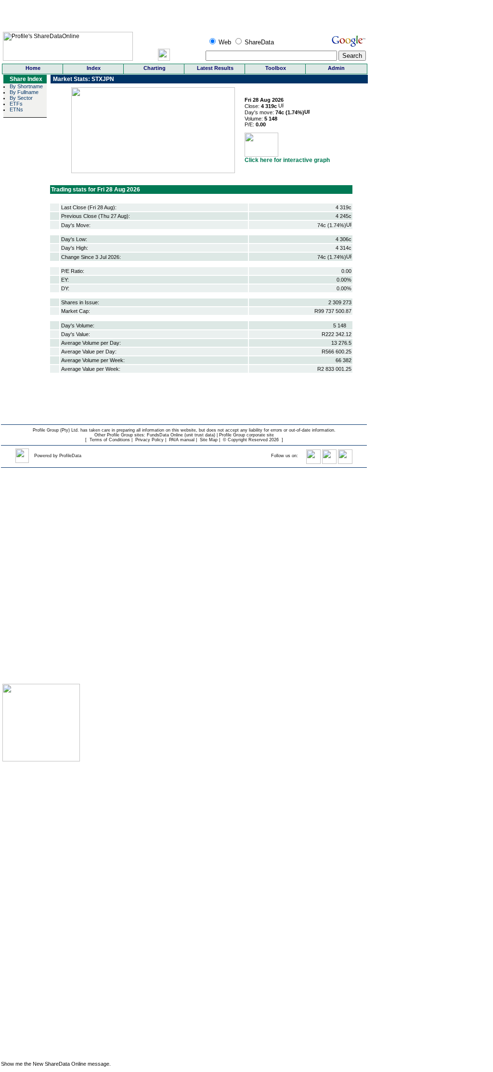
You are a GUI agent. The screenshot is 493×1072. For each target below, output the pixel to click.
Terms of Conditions (110, 439)
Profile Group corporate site (246, 435)
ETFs (16, 104)
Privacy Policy (149, 439)
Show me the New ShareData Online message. (56, 1064)
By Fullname (24, 92)
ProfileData (70, 455)
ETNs (16, 109)
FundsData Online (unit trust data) (181, 435)
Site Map (209, 439)
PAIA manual (182, 439)
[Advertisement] (31, 909)
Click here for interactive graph (287, 160)
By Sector (21, 98)
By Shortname (26, 86)
